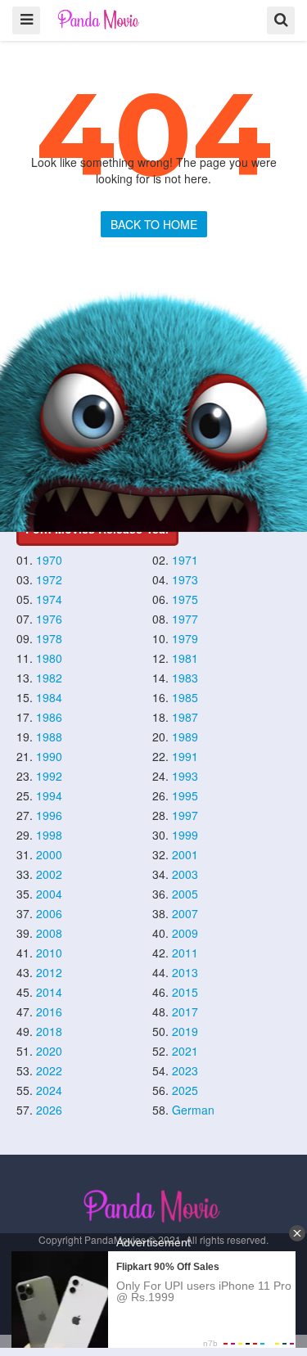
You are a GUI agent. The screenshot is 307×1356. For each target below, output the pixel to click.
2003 (185, 874)
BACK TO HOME (154, 224)
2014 (49, 992)
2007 (185, 913)
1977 (185, 618)
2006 (49, 913)
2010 (49, 952)
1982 (49, 677)
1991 (185, 756)
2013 (185, 972)
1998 (49, 835)
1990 (49, 756)
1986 (49, 717)
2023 (185, 1070)
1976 (49, 618)
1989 (185, 736)
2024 (49, 1090)
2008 (49, 933)
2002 (49, 874)
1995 (185, 795)
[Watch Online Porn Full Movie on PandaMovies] (99, 19)
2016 (49, 1011)
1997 (185, 815)
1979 (185, 638)
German (193, 1109)
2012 (49, 972)
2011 (185, 952)
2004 (49, 893)
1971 (185, 560)
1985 (185, 697)
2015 (185, 992)
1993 (185, 776)
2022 (49, 1070)
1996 (49, 815)
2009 (185, 933)
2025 (185, 1090)
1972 (49, 579)
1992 (49, 776)
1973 (185, 579)
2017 (185, 1011)
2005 (185, 893)
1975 (185, 599)
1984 (49, 697)
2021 (185, 1051)
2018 (49, 1031)
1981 (185, 658)
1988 (49, 736)
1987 (185, 717)
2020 (49, 1051)
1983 (185, 677)
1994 (49, 795)
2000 (49, 854)
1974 (49, 599)
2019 (185, 1031)
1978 (49, 638)
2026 (49, 1109)
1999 (185, 835)
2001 (185, 854)
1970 (49, 560)
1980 (49, 658)
